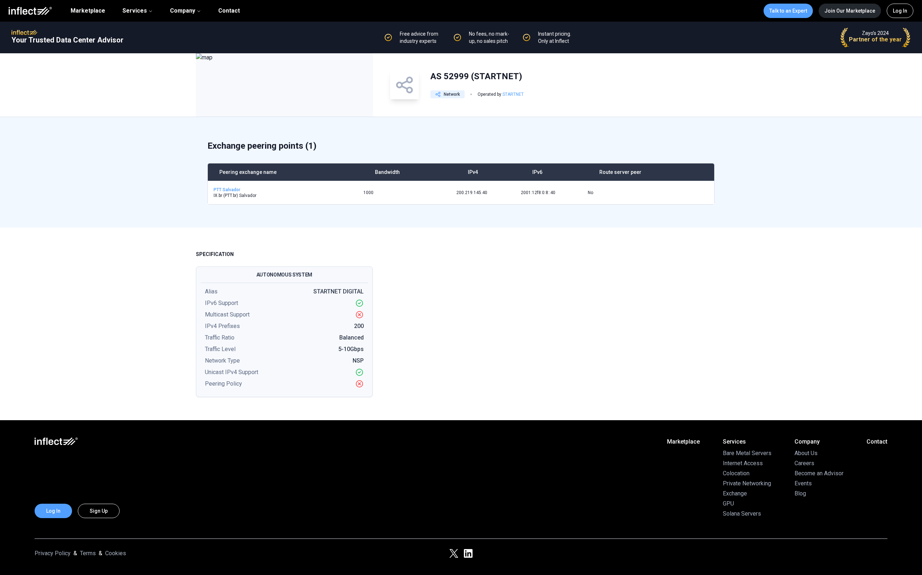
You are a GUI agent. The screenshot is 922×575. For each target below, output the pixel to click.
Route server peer (620, 172)
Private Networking (747, 483)
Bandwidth (387, 172)
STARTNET (513, 94)
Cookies (115, 553)
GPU (728, 503)
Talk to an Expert (788, 11)
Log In (900, 11)
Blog (800, 493)
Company (182, 10)
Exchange (735, 493)
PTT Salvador (227, 189)
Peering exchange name (248, 172)
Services (134, 10)
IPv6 (537, 172)
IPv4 (473, 172)
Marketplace (88, 11)
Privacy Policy (53, 553)
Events (803, 483)
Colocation (736, 473)
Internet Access (743, 463)
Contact (229, 11)
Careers (804, 463)
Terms (88, 553)
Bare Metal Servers (747, 453)
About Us (806, 453)
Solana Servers (742, 513)
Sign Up (99, 511)
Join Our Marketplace (849, 11)
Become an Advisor (819, 473)
